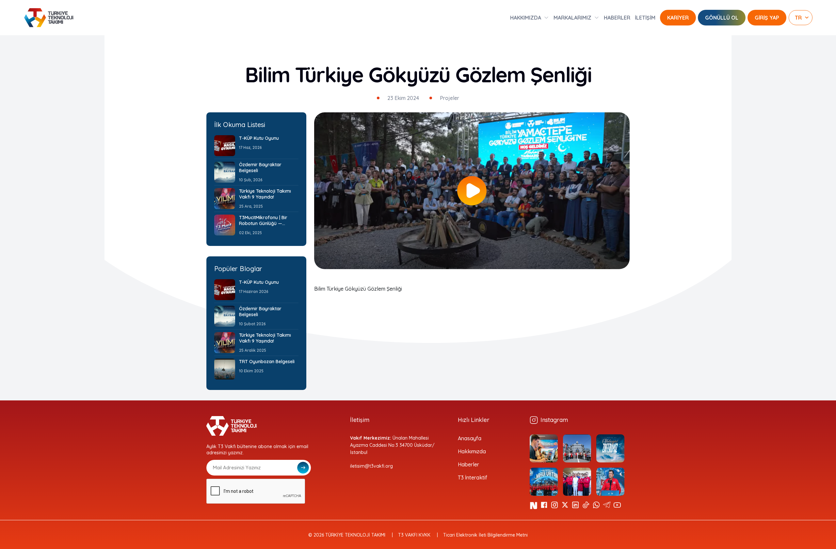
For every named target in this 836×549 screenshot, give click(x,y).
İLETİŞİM (645, 17)
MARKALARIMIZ (572, 17)
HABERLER (617, 17)
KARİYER (678, 17)
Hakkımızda (472, 451)
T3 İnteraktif (472, 477)
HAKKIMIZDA (525, 17)
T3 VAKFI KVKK (414, 535)
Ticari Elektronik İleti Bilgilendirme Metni (485, 535)
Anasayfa (469, 438)
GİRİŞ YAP (767, 17)
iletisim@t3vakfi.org (371, 466)
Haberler (468, 464)
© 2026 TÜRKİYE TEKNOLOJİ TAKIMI (346, 535)
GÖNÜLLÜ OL (721, 17)
